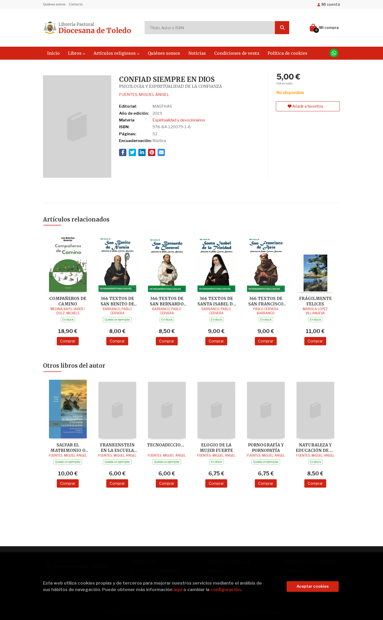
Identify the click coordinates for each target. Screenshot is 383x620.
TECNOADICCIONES (167, 445)
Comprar (67, 341)
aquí (178, 589)
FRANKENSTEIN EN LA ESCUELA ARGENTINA (117, 448)
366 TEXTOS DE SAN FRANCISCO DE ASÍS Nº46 (265, 301)
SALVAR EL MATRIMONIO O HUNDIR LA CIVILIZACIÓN (67, 448)
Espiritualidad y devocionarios (178, 120)
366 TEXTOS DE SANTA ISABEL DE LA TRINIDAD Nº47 (216, 301)
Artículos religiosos (115, 53)
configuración (226, 589)
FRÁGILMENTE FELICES (315, 301)
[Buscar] (282, 27)
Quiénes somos (54, 4)
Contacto (76, 4)
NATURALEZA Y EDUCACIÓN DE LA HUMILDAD (315, 448)
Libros (75, 53)
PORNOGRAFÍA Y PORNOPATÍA (266, 448)
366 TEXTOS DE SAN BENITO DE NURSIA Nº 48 (117, 301)
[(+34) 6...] (334, 53)
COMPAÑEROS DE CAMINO (67, 301)
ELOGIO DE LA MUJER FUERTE (216, 448)
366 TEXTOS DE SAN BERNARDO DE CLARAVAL (167, 301)
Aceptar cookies (312, 586)
